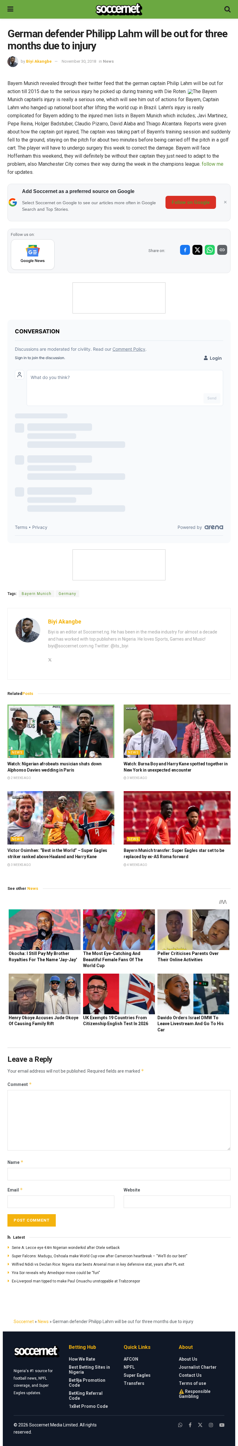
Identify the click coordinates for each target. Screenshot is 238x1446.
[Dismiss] (225, 202)
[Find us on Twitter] (200, 1425)
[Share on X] (197, 249)
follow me (212, 164)
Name (15, 1162)
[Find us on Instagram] (211, 1425)
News (108, 61)
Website (132, 1189)
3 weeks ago (136, 778)
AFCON (131, 1359)
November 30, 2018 (79, 61)
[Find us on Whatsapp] (180, 1425)
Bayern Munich (36, 594)
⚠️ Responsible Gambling (194, 1394)
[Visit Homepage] (118, 9)
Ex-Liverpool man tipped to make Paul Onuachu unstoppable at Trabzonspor (76, 1281)
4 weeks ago (136, 865)
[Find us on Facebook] (190, 1425)
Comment (19, 1084)
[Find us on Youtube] (221, 1425)
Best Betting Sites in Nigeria (89, 1370)
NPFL (129, 1367)
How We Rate (82, 1359)
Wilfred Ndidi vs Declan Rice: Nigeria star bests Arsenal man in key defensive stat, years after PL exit (98, 1264)
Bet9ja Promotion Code (87, 1383)
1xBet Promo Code (88, 1406)
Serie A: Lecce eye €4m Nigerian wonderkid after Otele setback (66, 1248)
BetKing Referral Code (86, 1396)
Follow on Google (191, 202)
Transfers (134, 1383)
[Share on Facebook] (185, 249)
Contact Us (190, 1375)
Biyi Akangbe (39, 61)
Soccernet (24, 1321)
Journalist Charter (198, 1367)
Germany (67, 594)
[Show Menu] (10, 9)
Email (15, 1190)
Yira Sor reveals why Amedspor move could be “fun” (56, 1273)
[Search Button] (227, 9)
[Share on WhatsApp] (210, 249)
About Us (188, 1359)
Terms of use (192, 1383)
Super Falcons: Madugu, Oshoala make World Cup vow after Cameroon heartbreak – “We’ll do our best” (99, 1256)
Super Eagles (137, 1375)
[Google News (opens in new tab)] (33, 254)
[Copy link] (222, 249)
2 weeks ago (20, 778)
